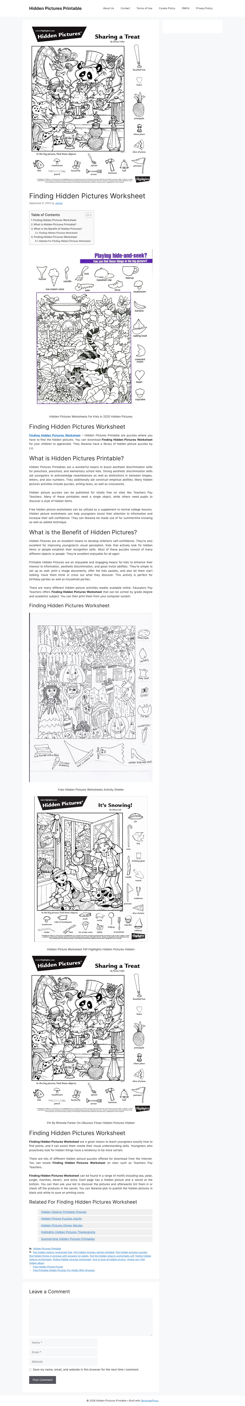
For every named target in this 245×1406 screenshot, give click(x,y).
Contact (125, 8)
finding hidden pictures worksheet (72, 1259)
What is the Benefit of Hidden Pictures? (58, 228)
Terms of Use (144, 8)
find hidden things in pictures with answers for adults (58, 1255)
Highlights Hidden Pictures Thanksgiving (68, 1232)
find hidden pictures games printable (94, 1252)
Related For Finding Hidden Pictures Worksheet (64, 241)
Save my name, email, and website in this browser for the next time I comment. (86, 1369)
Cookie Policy (167, 8)
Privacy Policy (204, 8)
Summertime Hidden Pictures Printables (68, 1239)
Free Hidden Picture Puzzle (48, 1266)
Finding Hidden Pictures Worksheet (54, 220)
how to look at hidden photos (109, 1259)
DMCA (185, 8)
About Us (108, 8)
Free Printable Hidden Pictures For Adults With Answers (64, 1270)
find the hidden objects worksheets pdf (112, 1255)
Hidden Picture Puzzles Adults (61, 1218)
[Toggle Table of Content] (86, 215)
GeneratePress (150, 1400)
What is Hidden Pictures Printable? (55, 224)
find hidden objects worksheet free (52, 1252)
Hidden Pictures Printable (55, 8)
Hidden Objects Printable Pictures (63, 1212)
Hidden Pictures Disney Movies (62, 1225)
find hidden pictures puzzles (131, 1252)
